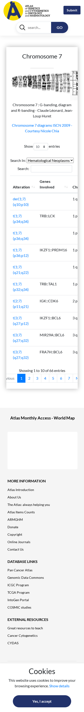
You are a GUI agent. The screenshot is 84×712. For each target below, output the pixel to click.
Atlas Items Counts (21, 512)
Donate (12, 527)
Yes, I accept (42, 701)
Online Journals (18, 542)
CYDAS (12, 643)
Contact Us (15, 549)
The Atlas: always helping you (28, 505)
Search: (23, 168)
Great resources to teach (25, 628)
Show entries (42, 146)
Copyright (14, 534)
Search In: (18, 160)
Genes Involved (47, 184)
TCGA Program (18, 592)
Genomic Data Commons (25, 577)
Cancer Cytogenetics (22, 635)
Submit (72, 10)
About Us (14, 497)
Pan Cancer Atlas (19, 570)
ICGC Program (18, 585)
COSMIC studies (19, 607)
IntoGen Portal (18, 600)
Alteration (21, 187)
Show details (59, 686)
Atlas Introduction (20, 490)
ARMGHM (15, 519)
